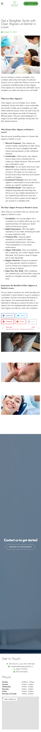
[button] (8, 315)
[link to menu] (4, 3)
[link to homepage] (14, 3)
